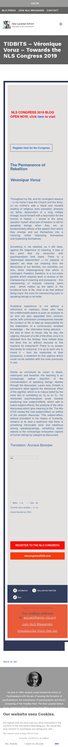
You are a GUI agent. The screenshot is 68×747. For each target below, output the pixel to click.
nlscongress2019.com (37, 556)
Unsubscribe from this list (37, 631)
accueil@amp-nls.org (40, 617)
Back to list (10, 661)
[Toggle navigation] (61, 24)
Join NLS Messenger (37, 624)
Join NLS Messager (31, 10)
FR (37, 3)
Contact (53, 10)
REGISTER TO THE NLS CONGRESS (37, 545)
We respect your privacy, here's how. (20, 733)
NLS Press (9, 10)
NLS (19, 597)
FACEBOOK (23, 591)
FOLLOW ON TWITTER (46, 591)
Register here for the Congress (31, 148)
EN (33, 3)
